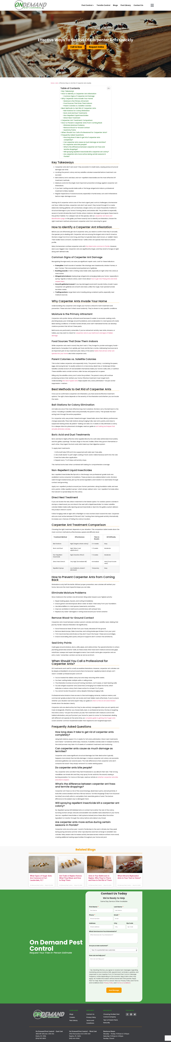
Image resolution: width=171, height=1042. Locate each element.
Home (52, 83)
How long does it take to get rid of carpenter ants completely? (82, 138)
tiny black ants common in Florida (98, 246)
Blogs (115, 5)
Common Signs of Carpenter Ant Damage (79, 96)
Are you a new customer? (98, 945)
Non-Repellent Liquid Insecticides (76, 115)
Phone (91, 915)
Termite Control (103, 5)
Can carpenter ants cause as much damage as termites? (85, 142)
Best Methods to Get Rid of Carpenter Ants (79, 108)
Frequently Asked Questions (73, 135)
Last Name (118, 907)
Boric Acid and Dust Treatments (75, 113)
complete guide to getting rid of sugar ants (100, 718)
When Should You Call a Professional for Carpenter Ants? (84, 132)
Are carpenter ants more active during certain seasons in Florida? (85, 155)
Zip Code (129, 923)
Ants (57, 83)
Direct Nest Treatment (72, 118)
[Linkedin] (131, 1014)
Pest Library (126, 5)
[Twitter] (134, 1014)
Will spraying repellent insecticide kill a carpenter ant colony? (86, 152)
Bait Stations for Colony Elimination (77, 111)
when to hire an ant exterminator (104, 701)
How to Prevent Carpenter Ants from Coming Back (82, 123)
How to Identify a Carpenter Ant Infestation (79, 93)
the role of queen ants (70, 381)
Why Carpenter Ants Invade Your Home (77, 98)
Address (92, 923)
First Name (93, 907)
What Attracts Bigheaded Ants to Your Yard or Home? (129, 877)
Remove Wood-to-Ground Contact (77, 128)
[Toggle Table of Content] (108, 88)
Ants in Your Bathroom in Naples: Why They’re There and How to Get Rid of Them (100, 878)
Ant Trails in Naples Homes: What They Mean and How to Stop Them (70, 878)
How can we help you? (97, 955)
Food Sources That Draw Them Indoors (78, 103)
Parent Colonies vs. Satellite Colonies (77, 106)
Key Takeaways (68, 91)
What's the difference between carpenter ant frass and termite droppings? (84, 148)
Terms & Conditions (123, 983)
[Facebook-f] (127, 1014)
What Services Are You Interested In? (103, 931)
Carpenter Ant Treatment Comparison (77, 120)
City (115, 923)
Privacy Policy (108, 983)
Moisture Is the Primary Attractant (76, 101)
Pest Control (87, 5)
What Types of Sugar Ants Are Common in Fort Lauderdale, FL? (41, 878)
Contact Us (138, 5)
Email (116, 915)
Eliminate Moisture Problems (74, 125)
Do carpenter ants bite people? (75, 144)
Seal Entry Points (70, 130)
